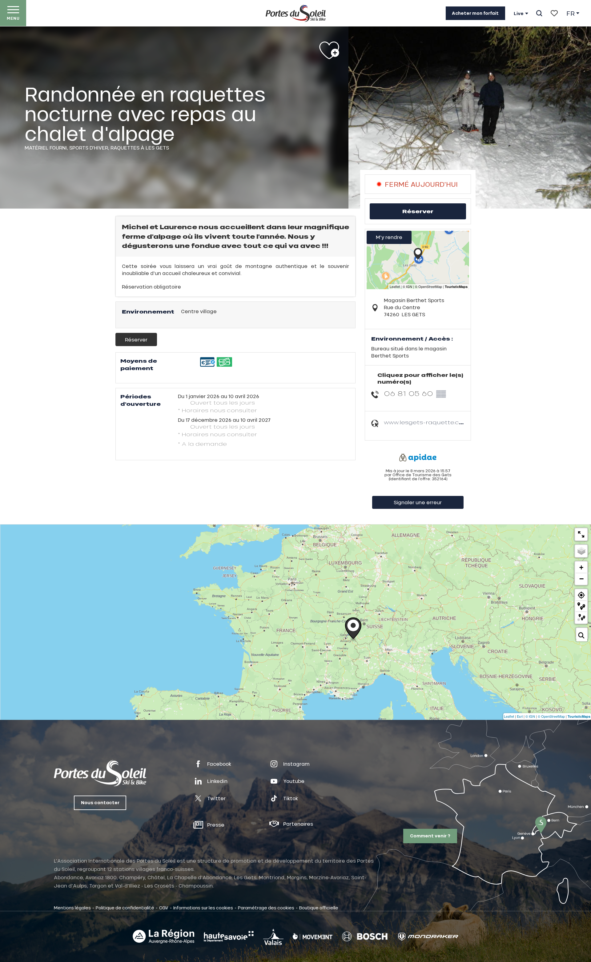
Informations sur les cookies (203, 907)
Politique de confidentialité (125, 907)
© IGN (530, 716)
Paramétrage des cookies (266, 907)
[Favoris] (554, 13)
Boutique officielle (318, 907)
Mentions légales (72, 907)
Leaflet (509, 716)
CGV (163, 907)
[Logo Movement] (312, 936)
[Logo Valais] (273, 936)
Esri (520, 716)
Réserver (136, 339)
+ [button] (581, 567)
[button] (539, 13)
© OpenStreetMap (551, 716)
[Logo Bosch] (365, 937)
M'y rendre (389, 237)
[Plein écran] (581, 534)
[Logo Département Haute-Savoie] (228, 936)
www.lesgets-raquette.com (426, 422)
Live (519, 13)
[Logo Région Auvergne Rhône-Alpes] (163, 936)
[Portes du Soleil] (296, 13)
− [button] (581, 578)
